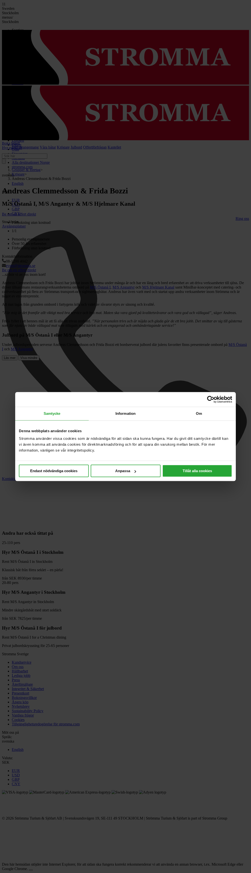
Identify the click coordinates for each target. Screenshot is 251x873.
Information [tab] (125, 413)
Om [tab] (199, 413)
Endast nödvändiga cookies (53, 471)
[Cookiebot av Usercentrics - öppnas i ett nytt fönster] (210, 399)
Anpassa (122, 471)
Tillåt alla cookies (197, 471)
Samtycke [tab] (52, 413)
